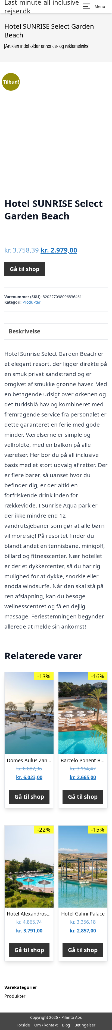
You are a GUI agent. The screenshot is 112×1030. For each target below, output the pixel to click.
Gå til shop (24, 269)
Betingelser (84, 1025)
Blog (66, 1025)
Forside (23, 1025)
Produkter (32, 302)
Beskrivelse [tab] (24, 331)
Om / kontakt (46, 1025)
